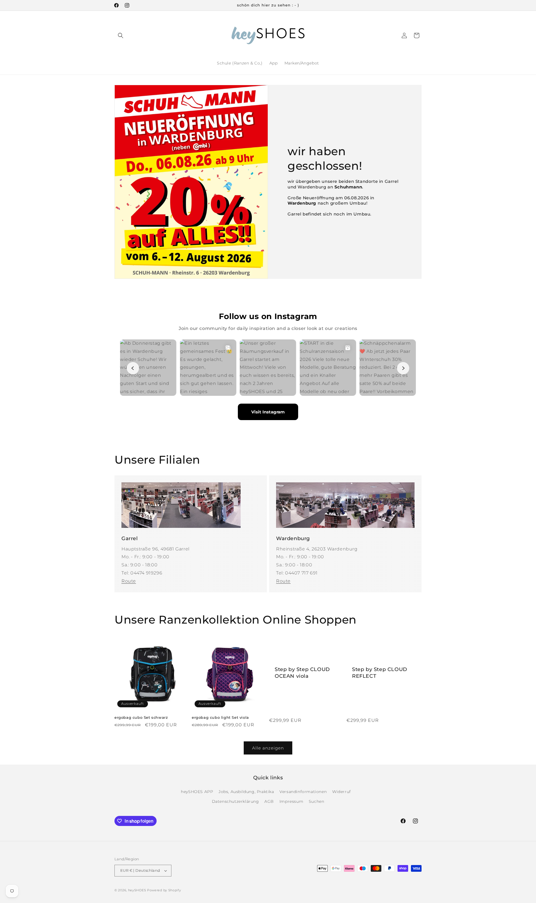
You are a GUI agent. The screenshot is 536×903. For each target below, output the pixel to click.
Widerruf (341, 791)
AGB (269, 801)
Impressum (291, 801)
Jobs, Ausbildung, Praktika (246, 791)
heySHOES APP (197, 791)
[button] (120, 35)
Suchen (316, 801)
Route (128, 581)
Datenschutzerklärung (235, 801)
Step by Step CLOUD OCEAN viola (302, 672)
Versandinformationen (303, 791)
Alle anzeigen (268, 748)
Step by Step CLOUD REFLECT (379, 672)
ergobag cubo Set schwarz (141, 717)
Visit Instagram (268, 412)
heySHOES (137, 890)
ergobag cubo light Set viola (220, 717)
